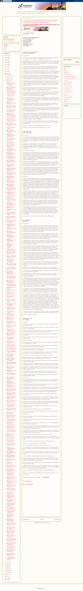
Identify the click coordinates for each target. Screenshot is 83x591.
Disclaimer (66, 101)
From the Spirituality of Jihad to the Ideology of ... (10, 374)
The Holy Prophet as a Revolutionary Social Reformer (10, 478)
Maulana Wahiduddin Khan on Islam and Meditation (10, 334)
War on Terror (67, 80)
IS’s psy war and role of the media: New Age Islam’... (11, 217)
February (8, 570)
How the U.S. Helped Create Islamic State (10, 92)
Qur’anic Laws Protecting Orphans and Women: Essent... (11, 330)
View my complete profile (9, 40)
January (8, 572)
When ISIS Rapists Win (10, 117)
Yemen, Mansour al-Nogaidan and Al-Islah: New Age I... (10, 185)
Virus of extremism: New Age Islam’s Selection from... (11, 268)
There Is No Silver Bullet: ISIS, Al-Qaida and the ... (10, 322)
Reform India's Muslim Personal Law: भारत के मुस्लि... (11, 390)
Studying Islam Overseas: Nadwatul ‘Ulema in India (10, 236)
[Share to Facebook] (47, 477)
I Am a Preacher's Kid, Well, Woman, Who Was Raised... (10, 528)
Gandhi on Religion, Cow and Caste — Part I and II (10, 536)
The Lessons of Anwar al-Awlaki (10, 128)
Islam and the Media (68, 97)
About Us (66, 70)
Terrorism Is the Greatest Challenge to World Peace (11, 149)
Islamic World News (68, 74)
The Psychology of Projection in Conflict (10, 249)
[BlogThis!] (44, 477)
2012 (6, 578)
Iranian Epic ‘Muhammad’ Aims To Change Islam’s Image (11, 240)
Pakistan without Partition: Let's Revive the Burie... (11, 482)
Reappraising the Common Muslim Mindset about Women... (10, 516)
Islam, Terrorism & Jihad (69, 78)
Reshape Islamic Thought (9, 463)
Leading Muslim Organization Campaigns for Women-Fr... (9, 245)
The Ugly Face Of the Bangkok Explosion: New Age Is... (10, 225)
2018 (6, 67)
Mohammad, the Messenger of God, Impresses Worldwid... (11, 114)
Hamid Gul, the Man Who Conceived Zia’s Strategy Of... (11, 466)
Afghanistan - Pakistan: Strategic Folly (10, 434)
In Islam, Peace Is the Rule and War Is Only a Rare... (11, 120)
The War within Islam (68, 86)
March (7, 568)
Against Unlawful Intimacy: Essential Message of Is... (10, 281)
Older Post (57, 519)
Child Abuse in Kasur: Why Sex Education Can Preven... (10, 550)
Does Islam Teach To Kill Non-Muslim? (11, 371)
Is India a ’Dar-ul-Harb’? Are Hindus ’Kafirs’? (11, 420)
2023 (6, 58)
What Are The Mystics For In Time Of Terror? (10, 297)
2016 (6, 71)
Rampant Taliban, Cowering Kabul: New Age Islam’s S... (11, 470)
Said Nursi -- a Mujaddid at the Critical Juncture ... (11, 326)
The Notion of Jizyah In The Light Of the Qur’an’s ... (10, 558)
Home (41, 519)
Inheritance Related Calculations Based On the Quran (10, 405)
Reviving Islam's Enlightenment (9, 493)
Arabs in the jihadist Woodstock (10, 207)
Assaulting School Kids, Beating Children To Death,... (10, 416)
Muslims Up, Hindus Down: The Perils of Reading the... (10, 146)
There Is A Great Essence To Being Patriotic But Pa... (10, 440)
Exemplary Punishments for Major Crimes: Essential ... (11, 169)
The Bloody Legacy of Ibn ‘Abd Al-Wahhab (10, 345)
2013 (6, 576)
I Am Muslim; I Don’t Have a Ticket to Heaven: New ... (10, 474)
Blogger (43, 588)
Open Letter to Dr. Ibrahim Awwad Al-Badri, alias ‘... (10, 318)
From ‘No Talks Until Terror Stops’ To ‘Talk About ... (10, 444)
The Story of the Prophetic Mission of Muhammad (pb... (10, 99)
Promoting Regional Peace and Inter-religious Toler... (10, 355)
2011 (6, 579)
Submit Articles (67, 99)
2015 (6, 73)
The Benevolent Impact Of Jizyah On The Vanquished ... (10, 511)
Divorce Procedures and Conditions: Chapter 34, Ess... (11, 213)
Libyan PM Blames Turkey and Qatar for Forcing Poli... (10, 157)
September (8, 79)
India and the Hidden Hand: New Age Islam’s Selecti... (10, 260)
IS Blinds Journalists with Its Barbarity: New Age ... (11, 264)
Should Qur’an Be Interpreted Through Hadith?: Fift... (10, 193)
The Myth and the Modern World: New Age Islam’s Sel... (10, 135)
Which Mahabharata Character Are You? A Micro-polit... (11, 452)
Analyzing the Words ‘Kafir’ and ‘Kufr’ (10, 315)
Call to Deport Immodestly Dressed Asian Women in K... (10, 203)
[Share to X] (46, 477)
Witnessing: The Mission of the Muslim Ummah (11, 285)
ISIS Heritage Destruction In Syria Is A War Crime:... (11, 103)
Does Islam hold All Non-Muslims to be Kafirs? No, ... (11, 409)
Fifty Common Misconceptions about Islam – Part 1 (11, 232)
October (8, 78)
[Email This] (43, 477)
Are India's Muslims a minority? (10, 196)
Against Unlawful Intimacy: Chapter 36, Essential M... (11, 131)
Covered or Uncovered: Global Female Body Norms (11, 351)
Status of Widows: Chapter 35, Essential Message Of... (11, 173)
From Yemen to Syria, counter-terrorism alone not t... (10, 139)
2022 (6, 60)
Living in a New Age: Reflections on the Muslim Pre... (10, 165)
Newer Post (26, 519)
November (8, 76)
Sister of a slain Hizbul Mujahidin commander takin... (11, 106)
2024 (6, 57)
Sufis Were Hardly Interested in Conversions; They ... (11, 423)
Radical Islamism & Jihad (69, 76)
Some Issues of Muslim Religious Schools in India (10, 524)
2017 (6, 69)
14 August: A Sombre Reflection (10, 312)
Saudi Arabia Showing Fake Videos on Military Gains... (10, 88)
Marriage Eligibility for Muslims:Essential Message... (10, 177)
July (7, 561)
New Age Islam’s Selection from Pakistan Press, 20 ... (11, 382)
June (7, 563)
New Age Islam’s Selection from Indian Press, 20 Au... (11, 386)
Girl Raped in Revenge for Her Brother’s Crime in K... (10, 84)
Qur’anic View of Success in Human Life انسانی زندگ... (10, 181)
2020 (6, 64)
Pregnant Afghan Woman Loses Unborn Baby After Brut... (10, 273)
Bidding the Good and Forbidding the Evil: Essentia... (10, 554)
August (7, 81)
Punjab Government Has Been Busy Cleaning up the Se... (11, 189)
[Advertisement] (12, 25)
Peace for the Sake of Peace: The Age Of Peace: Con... (10, 532)
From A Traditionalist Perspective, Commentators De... (10, 500)
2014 (6, 574)
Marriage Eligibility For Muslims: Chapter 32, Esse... (11, 308)
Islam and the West (68, 82)
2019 (6, 66)
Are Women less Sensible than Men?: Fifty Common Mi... (10, 153)
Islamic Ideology (67, 88)
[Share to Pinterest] (48, 477)
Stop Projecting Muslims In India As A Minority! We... (11, 363)
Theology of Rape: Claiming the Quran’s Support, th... (11, 496)
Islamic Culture (67, 93)
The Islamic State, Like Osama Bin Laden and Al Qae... (10, 504)
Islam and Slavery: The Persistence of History (11, 348)
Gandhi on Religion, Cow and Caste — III (10, 508)
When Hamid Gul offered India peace (10, 142)
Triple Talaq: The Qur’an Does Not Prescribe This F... (11, 253)
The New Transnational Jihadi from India (10, 547)
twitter (5, 48)
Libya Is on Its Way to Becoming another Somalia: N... (10, 378)
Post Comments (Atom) (44, 522)
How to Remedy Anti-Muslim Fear (10, 413)
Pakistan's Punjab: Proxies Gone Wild (10, 437)
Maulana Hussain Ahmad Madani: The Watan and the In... (10, 520)
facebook (5, 46)
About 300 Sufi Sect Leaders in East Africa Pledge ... (11, 200)
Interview (66, 95)
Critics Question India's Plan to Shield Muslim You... (11, 277)
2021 (6, 62)
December (8, 74)
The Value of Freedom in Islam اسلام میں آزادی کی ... (10, 95)
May (7, 565)
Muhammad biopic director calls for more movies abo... (11, 124)
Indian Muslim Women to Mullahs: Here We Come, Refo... (10, 394)
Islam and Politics (67, 84)
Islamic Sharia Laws (68, 91)
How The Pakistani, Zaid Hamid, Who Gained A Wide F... (11, 540)
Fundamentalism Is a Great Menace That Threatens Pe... (10, 338)
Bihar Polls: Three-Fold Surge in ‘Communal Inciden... (10, 300)
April (7, 567)
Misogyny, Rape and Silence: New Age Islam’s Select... (10, 359)
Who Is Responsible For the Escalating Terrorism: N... (11, 304)
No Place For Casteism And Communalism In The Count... (11, 485)
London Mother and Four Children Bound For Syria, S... (10, 110)
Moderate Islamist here (10, 39)
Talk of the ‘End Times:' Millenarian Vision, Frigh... (10, 397)
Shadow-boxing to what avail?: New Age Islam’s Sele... (11, 221)
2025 (6, 55)
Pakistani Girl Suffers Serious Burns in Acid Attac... (11, 161)
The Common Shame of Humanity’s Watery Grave (11, 401)
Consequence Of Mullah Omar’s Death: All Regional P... (11, 544)
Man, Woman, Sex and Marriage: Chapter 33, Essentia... (11, 256)
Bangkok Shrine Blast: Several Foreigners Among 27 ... (10, 456)
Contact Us (66, 72)
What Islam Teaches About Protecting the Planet (10, 427)
